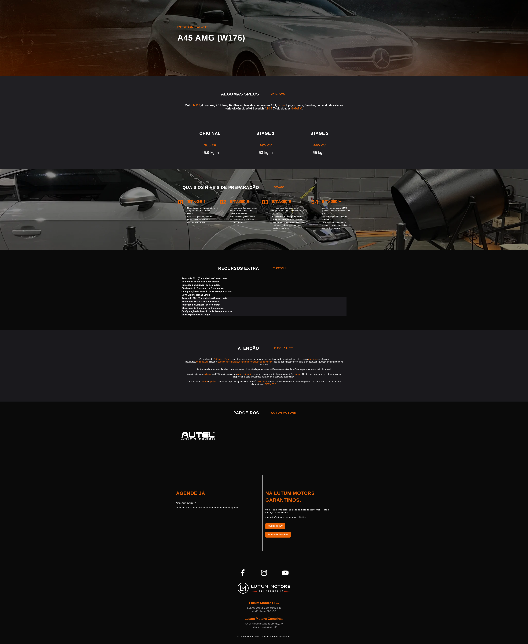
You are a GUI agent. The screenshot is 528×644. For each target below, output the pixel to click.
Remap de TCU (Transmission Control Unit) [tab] (204, 278)
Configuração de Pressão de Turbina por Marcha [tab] (207, 291)
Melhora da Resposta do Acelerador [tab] (200, 282)
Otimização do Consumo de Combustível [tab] (203, 288)
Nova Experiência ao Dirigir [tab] (196, 295)
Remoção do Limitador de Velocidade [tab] (201, 285)
